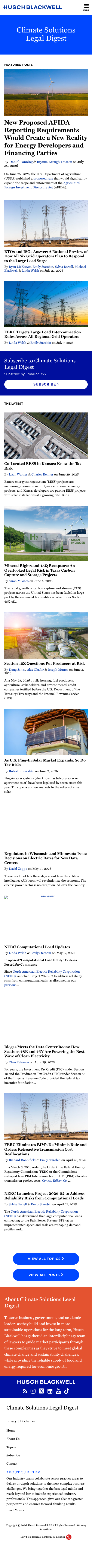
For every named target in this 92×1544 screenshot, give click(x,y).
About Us (12, 1438)
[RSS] (25, 1390)
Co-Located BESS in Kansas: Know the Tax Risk (43, 466)
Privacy (11, 1421)
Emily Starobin (43, 266)
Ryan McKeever (20, 266)
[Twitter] (41, 1390)
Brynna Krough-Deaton (54, 161)
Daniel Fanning (21, 161)
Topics (11, 1446)
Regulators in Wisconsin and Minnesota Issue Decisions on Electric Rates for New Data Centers (45, 858)
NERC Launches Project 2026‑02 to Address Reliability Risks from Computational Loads (44, 1196)
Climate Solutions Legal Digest (46, 33)
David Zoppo (18, 868)
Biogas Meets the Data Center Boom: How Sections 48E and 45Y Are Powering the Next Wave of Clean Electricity (44, 1051)
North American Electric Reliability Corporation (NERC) (42, 973)
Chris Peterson (19, 1062)
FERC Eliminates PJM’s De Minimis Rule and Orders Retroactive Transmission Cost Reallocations (45, 1149)
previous (10, 984)
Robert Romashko (21, 770)
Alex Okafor (35, 669)
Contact (11, 1463)
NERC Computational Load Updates (37, 946)
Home (10, 1430)
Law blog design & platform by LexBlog (43, 1536)
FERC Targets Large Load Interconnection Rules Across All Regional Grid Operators (42, 334)
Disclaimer (27, 1421)
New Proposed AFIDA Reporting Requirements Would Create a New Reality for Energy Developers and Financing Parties (45, 137)
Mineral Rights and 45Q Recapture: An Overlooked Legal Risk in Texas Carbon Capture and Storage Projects (39, 570)
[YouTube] (58, 1390)
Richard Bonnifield (22, 1159)
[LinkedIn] (49, 1390)
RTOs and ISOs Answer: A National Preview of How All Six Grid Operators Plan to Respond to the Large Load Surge (46, 256)
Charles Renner (42, 474)
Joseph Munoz (58, 669)
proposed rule (43, 178)
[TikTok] (66, 1390)
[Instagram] (33, 1390)
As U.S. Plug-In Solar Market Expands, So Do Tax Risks (45, 762)
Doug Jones (17, 669)
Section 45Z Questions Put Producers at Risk (44, 663)
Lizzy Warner (18, 474)
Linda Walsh (30, 270)
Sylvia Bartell (64, 266)
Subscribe (13, 1455)
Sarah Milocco (19, 580)
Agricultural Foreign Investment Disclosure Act (42, 184)
